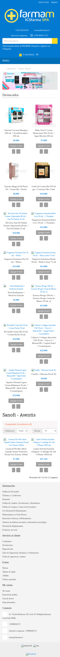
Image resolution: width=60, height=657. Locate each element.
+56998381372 (14, 624)
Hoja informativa (8, 602)
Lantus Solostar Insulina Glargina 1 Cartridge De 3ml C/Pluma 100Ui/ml (44, 452)
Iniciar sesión (44, 2)
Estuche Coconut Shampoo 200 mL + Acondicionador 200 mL (16, 133)
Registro (54, 2)
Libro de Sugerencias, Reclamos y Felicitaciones (20, 553)
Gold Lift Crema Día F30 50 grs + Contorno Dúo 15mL (44, 187)
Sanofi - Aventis (24, 69)
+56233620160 (21, 30)
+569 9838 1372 (40, 35)
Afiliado (5, 575)
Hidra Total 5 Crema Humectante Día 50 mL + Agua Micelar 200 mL (44, 133)
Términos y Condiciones (11, 495)
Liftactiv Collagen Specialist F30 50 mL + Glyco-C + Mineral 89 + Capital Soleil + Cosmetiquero (43, 341)
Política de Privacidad (10, 492)
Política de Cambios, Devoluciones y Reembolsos (21, 503)
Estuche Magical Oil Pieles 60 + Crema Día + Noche (16, 187)
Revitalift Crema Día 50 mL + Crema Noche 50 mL (16, 333)
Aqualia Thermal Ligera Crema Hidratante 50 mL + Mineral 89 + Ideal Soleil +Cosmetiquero (16, 386)
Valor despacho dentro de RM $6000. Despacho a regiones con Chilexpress (26, 47)
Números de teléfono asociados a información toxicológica (24, 522)
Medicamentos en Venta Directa (14, 514)
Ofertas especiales (9, 579)
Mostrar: (37, 431)
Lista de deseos (8, 598)
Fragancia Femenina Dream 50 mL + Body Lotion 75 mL (43, 260)
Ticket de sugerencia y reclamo (14, 557)
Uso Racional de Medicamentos (14, 511)
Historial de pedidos (10, 595)
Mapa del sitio (7, 549)
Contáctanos (7, 541)
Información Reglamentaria (12, 526)
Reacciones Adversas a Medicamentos (16, 518)
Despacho (6, 499)
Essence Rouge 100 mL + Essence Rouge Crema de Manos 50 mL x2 (44, 298)
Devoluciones (7, 545)
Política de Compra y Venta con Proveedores (19, 507)
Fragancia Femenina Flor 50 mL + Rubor (16, 260)
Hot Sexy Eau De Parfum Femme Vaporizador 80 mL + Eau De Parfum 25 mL (16, 226)
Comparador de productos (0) (18, 424)
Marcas (5, 568)
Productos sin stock (9, 530)
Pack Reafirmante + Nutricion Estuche (16, 294)
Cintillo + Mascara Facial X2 (43, 374)
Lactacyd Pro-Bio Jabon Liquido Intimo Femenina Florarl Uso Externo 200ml (16, 452)
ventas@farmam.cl (42, 30)
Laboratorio (11, 69)
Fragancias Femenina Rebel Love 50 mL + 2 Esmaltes (44, 221)
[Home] (3, 69)
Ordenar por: (10, 431)
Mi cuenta (6, 591)
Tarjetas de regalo (9, 572)
